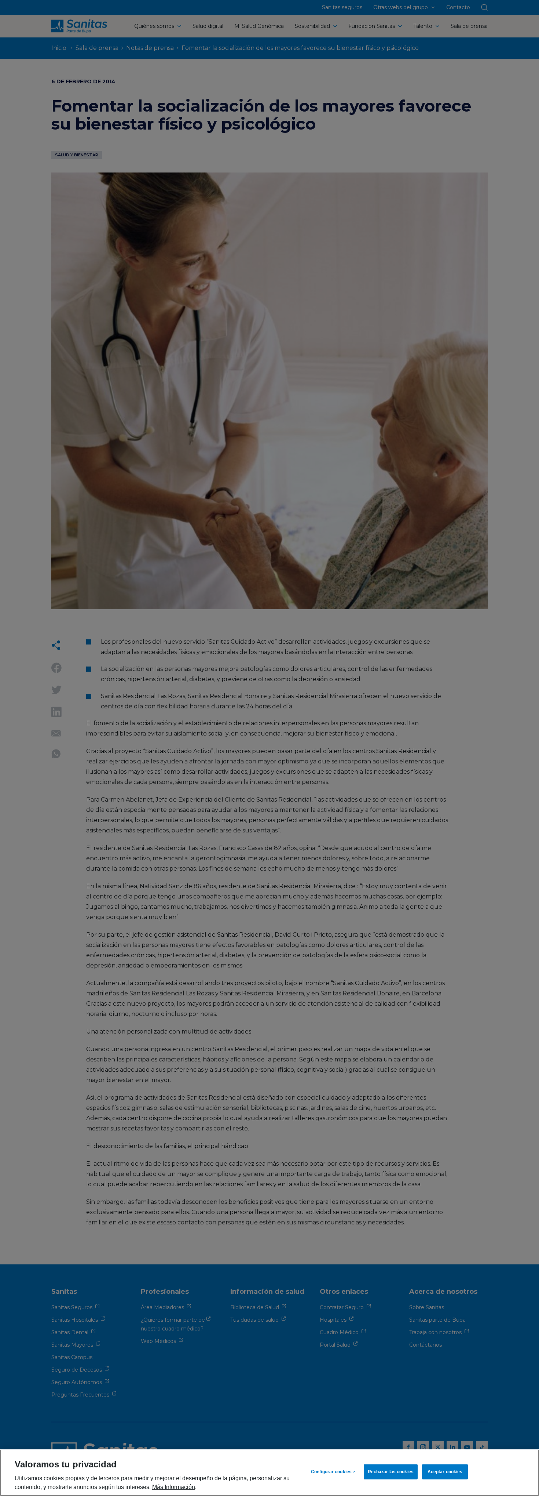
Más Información (173, 1487)
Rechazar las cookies (391, 1471)
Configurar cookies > (333, 1471)
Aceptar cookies (445, 1471)
